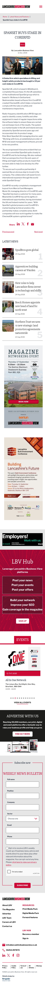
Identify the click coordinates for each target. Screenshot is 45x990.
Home (5, 17)
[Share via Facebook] (27, 223)
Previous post (8, 232)
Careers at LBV (9, 922)
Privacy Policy (5, 967)
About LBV (7, 905)
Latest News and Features (19, 17)
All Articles (31, 967)
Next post (38, 232)
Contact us (7, 926)
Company (11, 802)
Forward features (30, 917)
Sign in (25, 938)
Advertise (6, 914)
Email (9, 825)
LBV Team (6, 918)
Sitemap (39, 966)
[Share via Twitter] (23, 223)
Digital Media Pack (30, 913)
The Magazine (8, 909)
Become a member (30, 934)
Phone (9, 836)
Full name (11, 779)
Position (10, 791)
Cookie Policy (14, 967)
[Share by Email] (32, 224)
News (22, 44)
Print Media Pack (30, 909)
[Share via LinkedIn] (18, 223)
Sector (9, 814)
